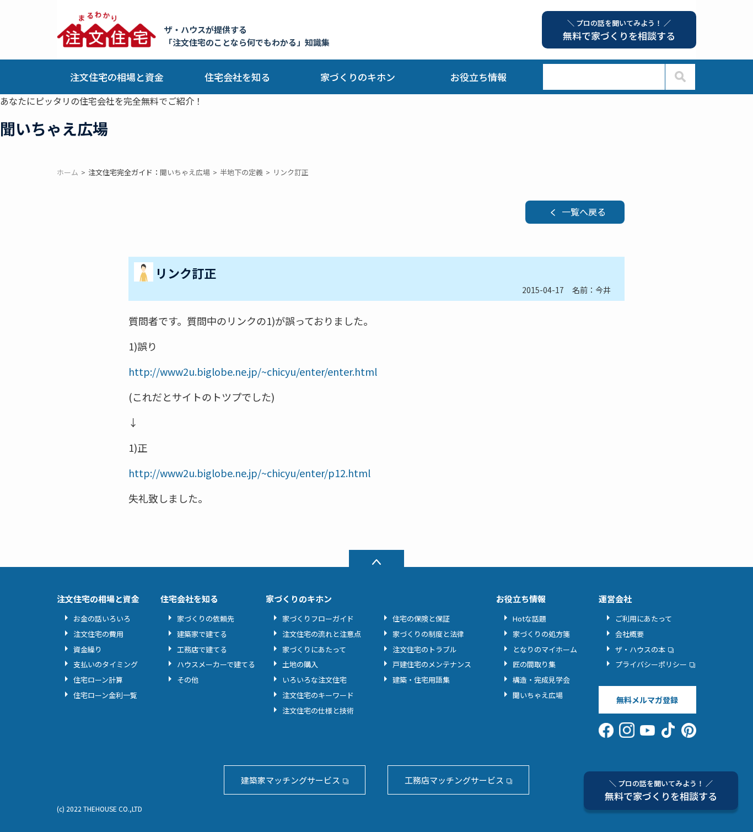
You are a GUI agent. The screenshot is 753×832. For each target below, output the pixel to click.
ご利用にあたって (643, 618)
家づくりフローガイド (318, 618)
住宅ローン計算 (98, 679)
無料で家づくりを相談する (661, 790)
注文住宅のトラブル (424, 649)
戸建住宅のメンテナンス (431, 664)
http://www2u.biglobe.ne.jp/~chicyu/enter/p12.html (249, 473)
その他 (187, 679)
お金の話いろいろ (102, 618)
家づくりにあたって (314, 649)
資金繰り (87, 649)
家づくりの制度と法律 (428, 634)
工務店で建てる (202, 649)
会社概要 (629, 634)
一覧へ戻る (584, 211)
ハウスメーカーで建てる (216, 664)
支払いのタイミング (105, 664)
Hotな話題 (529, 618)
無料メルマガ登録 (647, 699)
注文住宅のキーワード (318, 695)
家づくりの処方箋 (541, 634)
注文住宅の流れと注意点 (321, 634)
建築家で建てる (202, 634)
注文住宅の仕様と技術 (318, 710)
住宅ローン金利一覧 (105, 695)
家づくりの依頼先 (205, 618)
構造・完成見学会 (541, 679)
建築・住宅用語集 (421, 679)
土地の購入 (300, 664)
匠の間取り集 (534, 664)
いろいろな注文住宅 (314, 679)
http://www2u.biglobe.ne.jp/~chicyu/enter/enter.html (252, 371)
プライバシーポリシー (651, 664)
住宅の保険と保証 (421, 618)
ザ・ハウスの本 (640, 649)
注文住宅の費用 (98, 634)
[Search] (680, 77)
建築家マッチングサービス (290, 780)
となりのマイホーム (545, 649)
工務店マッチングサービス (454, 780)
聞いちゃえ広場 (538, 695)
